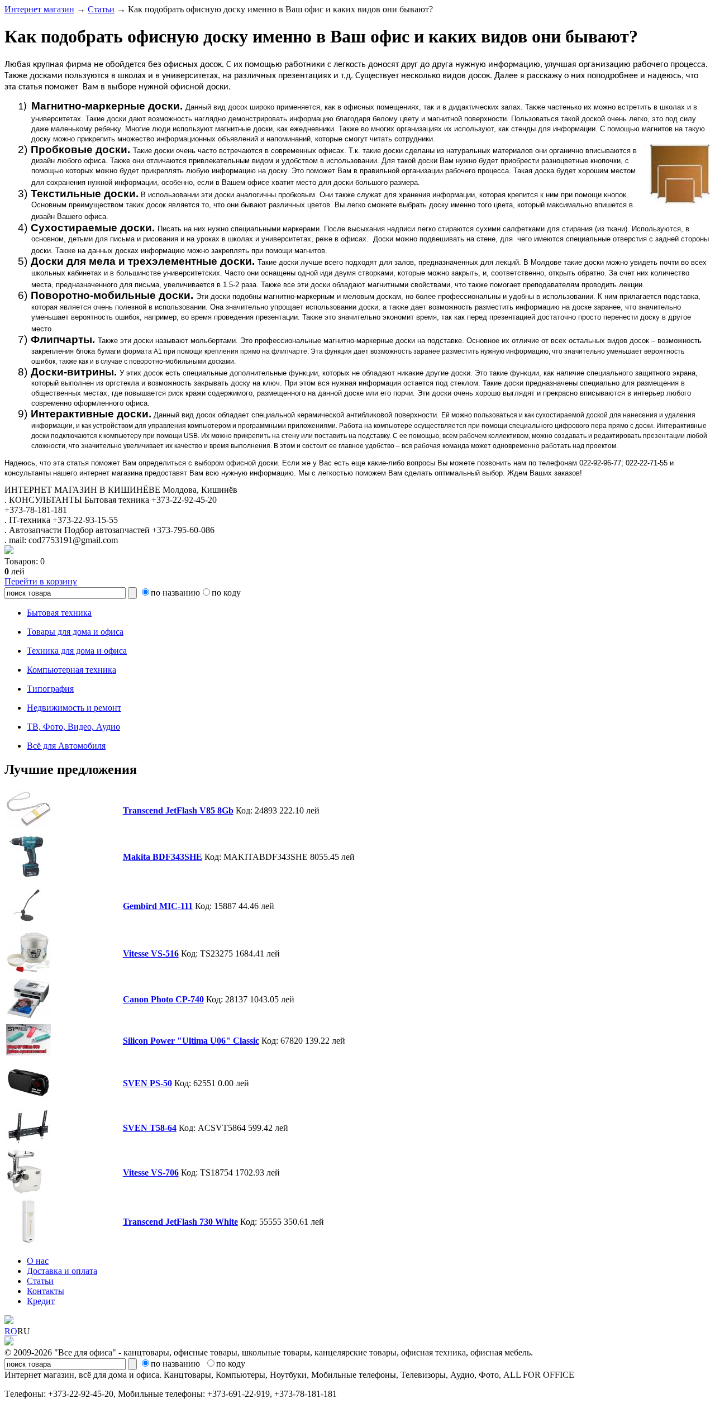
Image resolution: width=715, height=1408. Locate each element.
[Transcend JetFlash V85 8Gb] (28, 826)
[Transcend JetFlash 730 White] (28, 1240)
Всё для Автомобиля (66, 745)
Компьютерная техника (71, 669)
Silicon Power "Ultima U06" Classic (191, 1040)
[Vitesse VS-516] (28, 969)
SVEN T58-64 (150, 1128)
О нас (38, 1261)
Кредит (41, 1301)
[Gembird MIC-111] (28, 924)
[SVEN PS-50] (28, 1101)
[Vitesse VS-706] (24, 1191)
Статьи (101, 9)
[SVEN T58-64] (28, 1142)
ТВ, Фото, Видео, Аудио (73, 726)
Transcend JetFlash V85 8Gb (178, 810)
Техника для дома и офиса (77, 650)
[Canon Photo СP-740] (28, 1016)
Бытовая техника (59, 612)
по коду (226, 592)
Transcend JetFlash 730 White (180, 1221)
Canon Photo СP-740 (163, 999)
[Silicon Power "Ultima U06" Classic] (28, 1052)
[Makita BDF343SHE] (28, 875)
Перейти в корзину (40, 581)
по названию (175, 592)
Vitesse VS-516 (151, 953)
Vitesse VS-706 (151, 1172)
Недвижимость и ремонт (74, 707)
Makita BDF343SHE (162, 857)
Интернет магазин (39, 9)
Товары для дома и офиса (75, 631)
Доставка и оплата (62, 1271)
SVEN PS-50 (147, 1083)
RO (10, 1331)
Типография (50, 688)
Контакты (45, 1291)
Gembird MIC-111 (158, 906)
